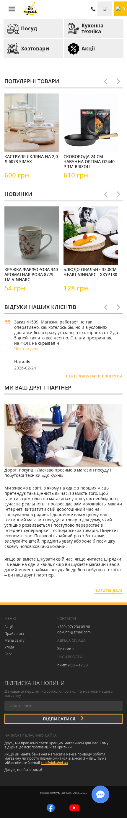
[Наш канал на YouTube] (74, 807)
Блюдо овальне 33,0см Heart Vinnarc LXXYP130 (90, 272)
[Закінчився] (81, 142)
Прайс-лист (14, 633)
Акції (8, 627)
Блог (8, 654)
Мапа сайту (14, 640)
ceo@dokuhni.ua (54, 762)
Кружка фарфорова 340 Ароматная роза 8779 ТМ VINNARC (31, 274)
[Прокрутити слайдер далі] (118, 81)
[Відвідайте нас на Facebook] (50, 807)
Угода (9, 647)
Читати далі (26, 348)
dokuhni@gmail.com (74, 632)
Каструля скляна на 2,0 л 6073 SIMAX (31, 159)
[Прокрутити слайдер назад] (106, 81)
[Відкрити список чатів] (100, 794)
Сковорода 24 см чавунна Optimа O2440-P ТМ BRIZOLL (90, 161)
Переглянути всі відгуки (94, 376)
